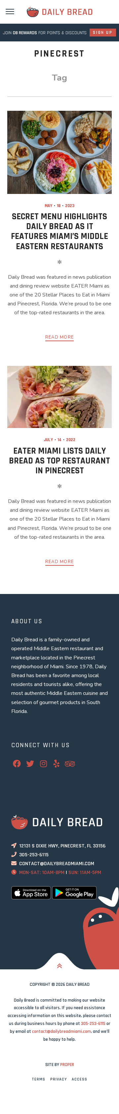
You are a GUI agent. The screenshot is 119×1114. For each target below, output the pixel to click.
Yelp (61, 764)
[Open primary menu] (10, 11)
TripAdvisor (74, 764)
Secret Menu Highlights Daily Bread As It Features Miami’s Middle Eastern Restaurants (59, 231)
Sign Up (102, 32)
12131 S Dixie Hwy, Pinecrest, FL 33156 (62, 845)
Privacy (58, 1079)
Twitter (34, 764)
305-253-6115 (34, 854)
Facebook (21, 764)
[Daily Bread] (59, 12)
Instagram (48, 764)
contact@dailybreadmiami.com (56, 863)
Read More (59, 337)
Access (79, 1079)
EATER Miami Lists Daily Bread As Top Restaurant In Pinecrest (59, 460)
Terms (38, 1079)
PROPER (67, 1065)
